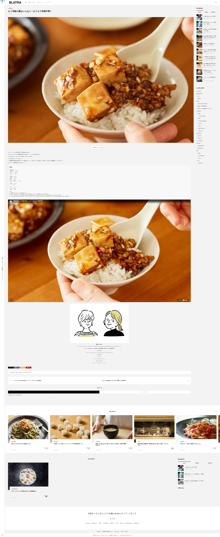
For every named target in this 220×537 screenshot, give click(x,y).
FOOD (22, 372)
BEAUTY (199, 135)
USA (198, 160)
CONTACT (99, 531)
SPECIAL (198, 143)
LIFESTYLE (199, 133)
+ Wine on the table (201, 116)
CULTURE (199, 91)
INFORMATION (200, 145)
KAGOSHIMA (201, 155)
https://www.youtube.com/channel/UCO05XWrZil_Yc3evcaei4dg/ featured (99, 352)
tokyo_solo (30, 372)
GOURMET (25, 372)
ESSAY (210, 25)
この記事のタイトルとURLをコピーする (99, 147)
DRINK (198, 113)
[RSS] (2, 534)
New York (200, 163)
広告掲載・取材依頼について (107, 531)
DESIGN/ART (199, 93)
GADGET (199, 138)
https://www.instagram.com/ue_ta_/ (99, 358)
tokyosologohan (16, 372)
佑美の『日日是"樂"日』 (202, 106)
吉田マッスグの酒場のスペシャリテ (204, 108)
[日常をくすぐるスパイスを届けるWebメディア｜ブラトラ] (15, 2)
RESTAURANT (201, 128)
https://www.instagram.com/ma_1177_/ (99, 362)
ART (198, 96)
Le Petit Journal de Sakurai (202, 103)
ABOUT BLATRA (124, 531)
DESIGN (199, 98)
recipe (27, 372)
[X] (112, 518)
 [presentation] (215, 411)
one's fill (199, 123)
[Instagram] (110, 518)
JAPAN (198, 153)
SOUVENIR (199, 140)
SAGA (199, 158)
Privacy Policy (116, 531)
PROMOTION (200, 148)
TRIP (210, 18)
